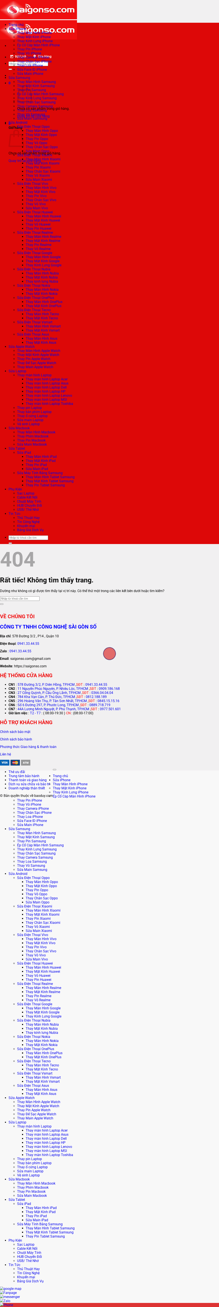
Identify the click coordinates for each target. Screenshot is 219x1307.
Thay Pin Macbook (31, 440)
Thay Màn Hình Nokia (42, 290)
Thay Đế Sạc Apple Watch (36, 363)
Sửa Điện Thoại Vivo (32, 184)
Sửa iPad (24, 453)
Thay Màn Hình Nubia (42, 273)
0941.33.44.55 (28, 644)
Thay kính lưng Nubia (42, 281)
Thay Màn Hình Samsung (36, 82)
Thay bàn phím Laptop (34, 412)
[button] (9, 83)
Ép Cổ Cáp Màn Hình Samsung (40, 94)
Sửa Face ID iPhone (32, 70)
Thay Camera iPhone (33, 57)
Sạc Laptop (25, 493)
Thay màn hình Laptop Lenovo (49, 395)
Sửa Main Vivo (37, 208)
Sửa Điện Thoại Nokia (33, 285)
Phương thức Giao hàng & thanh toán (28, 747)
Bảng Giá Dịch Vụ (30, 530)
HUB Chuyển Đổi (29, 506)
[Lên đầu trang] (54, 769)
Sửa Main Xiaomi (39, 180)
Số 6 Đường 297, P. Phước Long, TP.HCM (48, 705)
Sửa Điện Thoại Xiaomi (34, 155)
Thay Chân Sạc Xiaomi (43, 171)
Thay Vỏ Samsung (31, 114)
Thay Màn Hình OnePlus (44, 302)
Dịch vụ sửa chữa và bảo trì (29, 784)
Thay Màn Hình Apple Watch (38, 351)
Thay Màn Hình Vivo (41, 188)
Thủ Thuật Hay (28, 518)
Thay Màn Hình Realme (43, 237)
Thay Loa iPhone (30, 65)
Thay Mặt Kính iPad (41, 461)
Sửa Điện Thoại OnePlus (35, 298)
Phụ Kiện (15, 489)
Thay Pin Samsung (31, 841)
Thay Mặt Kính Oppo (41, 135)
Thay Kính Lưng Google (43, 265)
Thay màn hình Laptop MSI (46, 400)
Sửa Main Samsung (32, 118)
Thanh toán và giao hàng (28, 780)
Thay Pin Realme (38, 245)
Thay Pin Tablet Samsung (45, 485)
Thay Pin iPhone (29, 49)
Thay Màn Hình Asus (41, 338)
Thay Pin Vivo (36, 196)
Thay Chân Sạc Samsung (36, 102)
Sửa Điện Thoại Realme (35, 233)
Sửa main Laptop (30, 420)
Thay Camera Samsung (35, 106)
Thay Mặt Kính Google (42, 261)
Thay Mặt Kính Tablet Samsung (50, 481)
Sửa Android (18, 123)
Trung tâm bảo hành (24, 776)
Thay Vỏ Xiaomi (38, 175)
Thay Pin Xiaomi (38, 167)
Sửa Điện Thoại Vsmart (34, 322)
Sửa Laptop (17, 371)
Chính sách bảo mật (15, 732)
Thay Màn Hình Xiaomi (43, 159)
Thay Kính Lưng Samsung (37, 98)
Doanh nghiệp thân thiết (27, 788)
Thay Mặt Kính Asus (41, 343)
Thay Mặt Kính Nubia (42, 277)
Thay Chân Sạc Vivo (41, 200)
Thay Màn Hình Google (43, 257)
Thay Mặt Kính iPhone (34, 37)
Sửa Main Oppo (37, 151)
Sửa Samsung (19, 78)
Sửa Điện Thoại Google (34, 253)
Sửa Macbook (19, 428)
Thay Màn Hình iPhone (34, 33)
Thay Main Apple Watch (35, 367)
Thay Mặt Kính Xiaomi (42, 163)
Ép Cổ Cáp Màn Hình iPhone (38, 45)
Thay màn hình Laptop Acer (47, 379)
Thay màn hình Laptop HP (45, 391)
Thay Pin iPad (36, 465)
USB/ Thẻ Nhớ (28, 510)
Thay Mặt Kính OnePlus (43, 306)
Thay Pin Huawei (38, 228)
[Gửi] (10, 69)
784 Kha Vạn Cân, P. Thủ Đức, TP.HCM (46, 697)
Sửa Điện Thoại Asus (33, 334)
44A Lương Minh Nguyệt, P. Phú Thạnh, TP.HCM (53, 709)
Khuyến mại (26, 526)
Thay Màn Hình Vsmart (43, 326)
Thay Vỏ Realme (38, 249)
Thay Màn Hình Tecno (42, 314)
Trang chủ (16, 25)
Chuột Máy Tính (29, 501)
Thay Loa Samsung (32, 110)
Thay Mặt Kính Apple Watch (38, 355)
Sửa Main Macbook (32, 444)
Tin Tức (14, 514)
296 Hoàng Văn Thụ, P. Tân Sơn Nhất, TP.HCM (52, 701)
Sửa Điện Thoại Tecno (34, 310)
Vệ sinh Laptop (28, 424)
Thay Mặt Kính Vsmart (43, 330)
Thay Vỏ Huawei (38, 224)
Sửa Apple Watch (22, 347)
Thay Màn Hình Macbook (36, 432)
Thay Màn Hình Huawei (43, 216)
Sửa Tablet (17, 448)
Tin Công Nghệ (28, 522)
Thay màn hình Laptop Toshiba (49, 404)
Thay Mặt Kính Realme (43, 241)
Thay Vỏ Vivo (36, 204)
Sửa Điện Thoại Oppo (33, 127)
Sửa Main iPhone (30, 74)
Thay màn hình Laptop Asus (47, 383)
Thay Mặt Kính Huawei (43, 220)
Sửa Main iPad (37, 469)
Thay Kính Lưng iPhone (35, 41)
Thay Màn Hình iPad (41, 457)
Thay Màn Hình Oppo (42, 131)
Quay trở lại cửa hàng (25, 161)
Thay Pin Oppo (37, 139)
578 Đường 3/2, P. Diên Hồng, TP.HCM (46, 685)
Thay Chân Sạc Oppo (42, 147)
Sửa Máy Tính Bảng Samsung (40, 473)
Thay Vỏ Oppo (36, 143)
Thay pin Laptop (29, 408)
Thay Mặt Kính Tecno (42, 318)
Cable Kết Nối (27, 497)
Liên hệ (5, 754)
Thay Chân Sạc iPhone (34, 61)
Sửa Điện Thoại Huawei (35, 212)
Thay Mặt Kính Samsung (36, 86)
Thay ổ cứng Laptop (32, 416)
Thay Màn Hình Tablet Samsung (50, 477)
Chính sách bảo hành (16, 739)
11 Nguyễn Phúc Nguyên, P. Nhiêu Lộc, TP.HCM (53, 689)
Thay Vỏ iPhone (29, 53)
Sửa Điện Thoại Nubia (33, 269)
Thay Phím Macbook (33, 436)
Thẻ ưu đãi (17, 772)
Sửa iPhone (17, 29)
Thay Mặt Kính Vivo (40, 192)
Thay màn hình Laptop (34, 375)
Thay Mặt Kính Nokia (42, 294)
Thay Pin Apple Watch (33, 359)
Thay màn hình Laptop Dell (46, 387)
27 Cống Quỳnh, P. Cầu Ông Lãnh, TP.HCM (49, 693)
